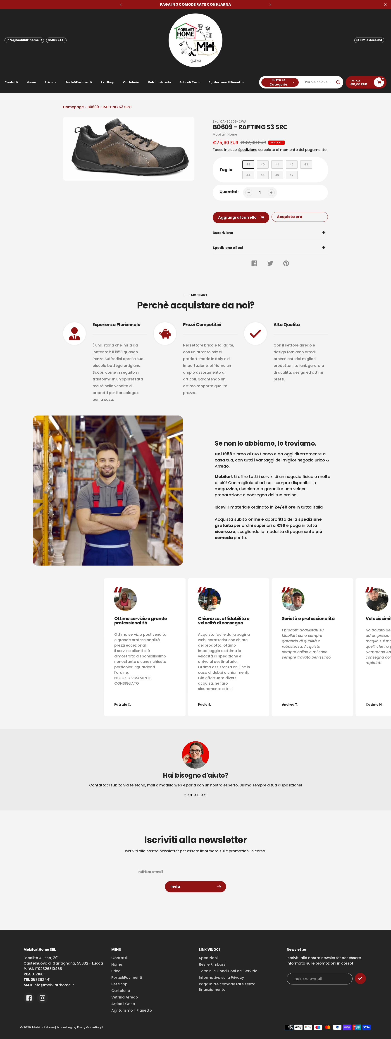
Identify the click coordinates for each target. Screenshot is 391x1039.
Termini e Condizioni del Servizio (228, 971)
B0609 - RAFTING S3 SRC (110, 107)
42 (291, 164)
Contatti (119, 957)
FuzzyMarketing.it (90, 1027)
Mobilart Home (43, 1027)
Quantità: (228, 191)
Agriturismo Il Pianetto (131, 1010)
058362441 (56, 40)
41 (277, 164)
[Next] (270, 4)
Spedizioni (208, 957)
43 (306, 164)
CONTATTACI (195, 795)
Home (116, 964)
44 (248, 175)
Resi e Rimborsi (212, 964)
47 (291, 175)
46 (277, 175)
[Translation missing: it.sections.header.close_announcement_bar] (385, 4)
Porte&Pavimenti (126, 977)
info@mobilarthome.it (24, 40)
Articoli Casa (123, 1003)
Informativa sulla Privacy (221, 977)
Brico (116, 971)
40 (263, 164)
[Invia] (360, 978)
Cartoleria (120, 990)
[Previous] (121, 4)
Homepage (73, 107)
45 (263, 175)
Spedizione (247, 149)
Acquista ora (289, 216)
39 (248, 164)
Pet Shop (119, 984)
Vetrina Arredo (124, 997)
